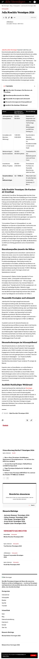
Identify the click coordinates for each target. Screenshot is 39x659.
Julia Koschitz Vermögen (9, 50)
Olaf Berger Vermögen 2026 (14, 519)
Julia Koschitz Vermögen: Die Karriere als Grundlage (18, 91)
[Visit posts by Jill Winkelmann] (4, 23)
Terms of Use (5, 656)
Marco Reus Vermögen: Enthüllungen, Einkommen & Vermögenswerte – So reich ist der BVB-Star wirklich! (18, 459)
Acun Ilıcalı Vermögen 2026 (14, 521)
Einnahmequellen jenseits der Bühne (17, 95)
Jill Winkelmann (9, 22)
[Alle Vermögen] (15, 2)
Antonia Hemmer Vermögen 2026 (16, 515)
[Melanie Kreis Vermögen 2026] (33, 647)
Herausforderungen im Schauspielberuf (18, 102)
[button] (33, 655)
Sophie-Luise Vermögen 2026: (15, 523)
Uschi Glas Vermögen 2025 (12, 564)
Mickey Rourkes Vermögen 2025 (13, 537)
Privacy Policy (20, 654)
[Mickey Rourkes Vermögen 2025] (31, 537)
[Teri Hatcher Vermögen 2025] (31, 546)
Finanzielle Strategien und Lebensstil (17, 98)
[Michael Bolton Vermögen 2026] (33, 638)
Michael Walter (7, 534)
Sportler (14, 453)
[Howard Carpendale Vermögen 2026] (31, 555)
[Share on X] (6, 17)
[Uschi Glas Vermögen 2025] (31, 565)
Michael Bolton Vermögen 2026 (11, 635)
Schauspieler (5, 9)
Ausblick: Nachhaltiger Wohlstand (16, 105)
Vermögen (29, 388)
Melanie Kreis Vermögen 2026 (11, 645)
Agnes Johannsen (7, 453)
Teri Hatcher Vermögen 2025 (13, 546)
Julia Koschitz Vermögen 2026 (19, 413)
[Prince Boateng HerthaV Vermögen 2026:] (19, 438)
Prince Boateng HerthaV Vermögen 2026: (18, 450)
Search (32, 505)
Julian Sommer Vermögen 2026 (15, 517)
